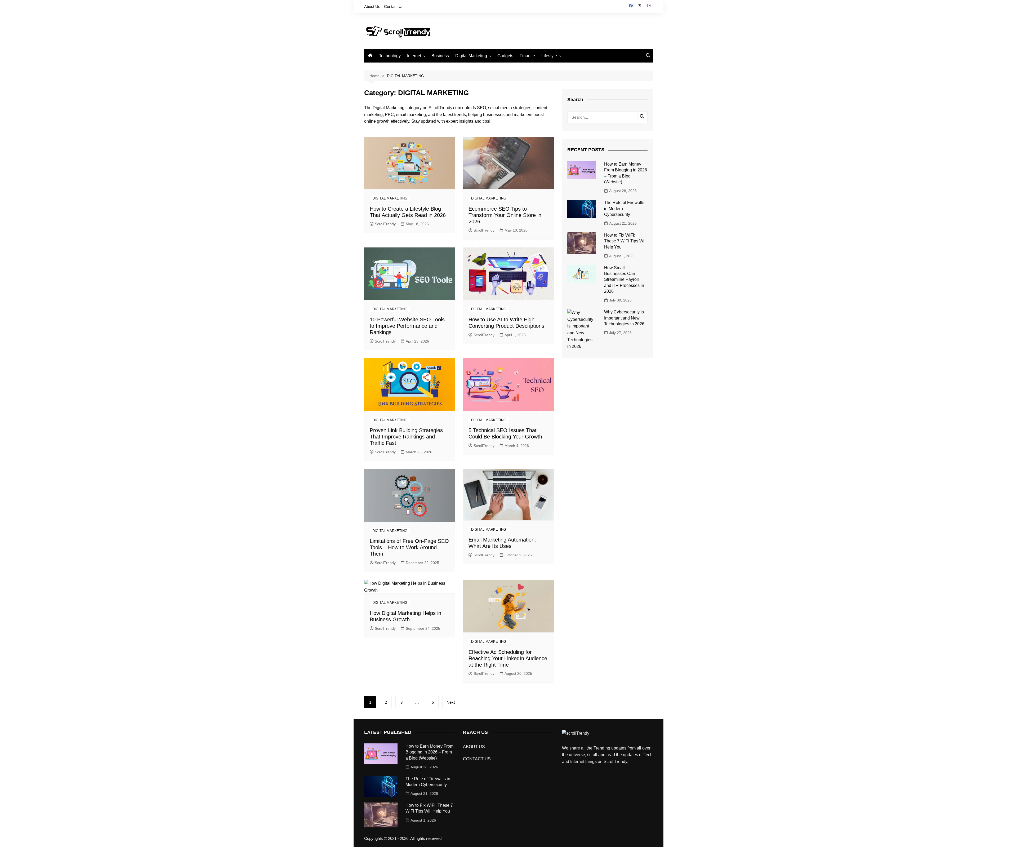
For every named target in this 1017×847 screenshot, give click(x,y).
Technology (390, 56)
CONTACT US (477, 759)
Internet (414, 56)
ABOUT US (474, 746)
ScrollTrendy (385, 224)
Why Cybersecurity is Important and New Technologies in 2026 (624, 318)
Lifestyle (549, 56)
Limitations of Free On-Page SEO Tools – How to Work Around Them (409, 547)
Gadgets (505, 56)
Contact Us (394, 6)
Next (451, 702)
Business (440, 56)
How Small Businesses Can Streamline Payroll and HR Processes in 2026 (624, 279)
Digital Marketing (471, 56)
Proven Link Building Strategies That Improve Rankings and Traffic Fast (406, 436)
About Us (372, 6)
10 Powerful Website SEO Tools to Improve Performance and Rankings (407, 326)
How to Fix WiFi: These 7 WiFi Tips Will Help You (625, 241)
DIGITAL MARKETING (389, 198)
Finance (527, 56)
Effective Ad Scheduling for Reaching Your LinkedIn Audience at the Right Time (508, 658)
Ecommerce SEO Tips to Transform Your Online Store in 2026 (505, 215)
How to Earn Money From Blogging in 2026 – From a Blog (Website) (429, 752)
